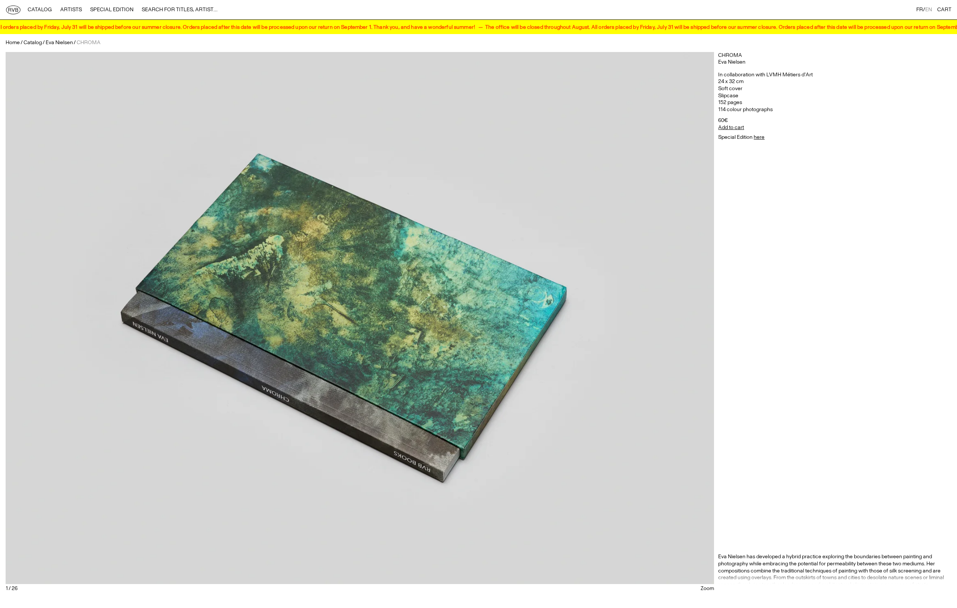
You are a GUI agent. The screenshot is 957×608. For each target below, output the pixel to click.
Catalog (40, 9)
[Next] (596, 318)
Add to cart (731, 127)
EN (928, 9)
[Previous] (124, 318)
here (759, 137)
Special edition (111, 9)
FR (919, 9)
